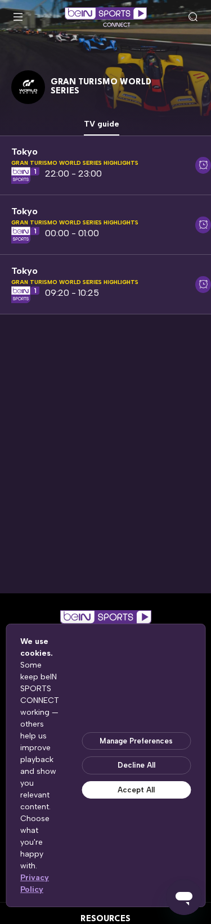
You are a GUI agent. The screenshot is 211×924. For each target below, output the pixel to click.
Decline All (136, 765)
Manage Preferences (136, 741)
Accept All (136, 790)
